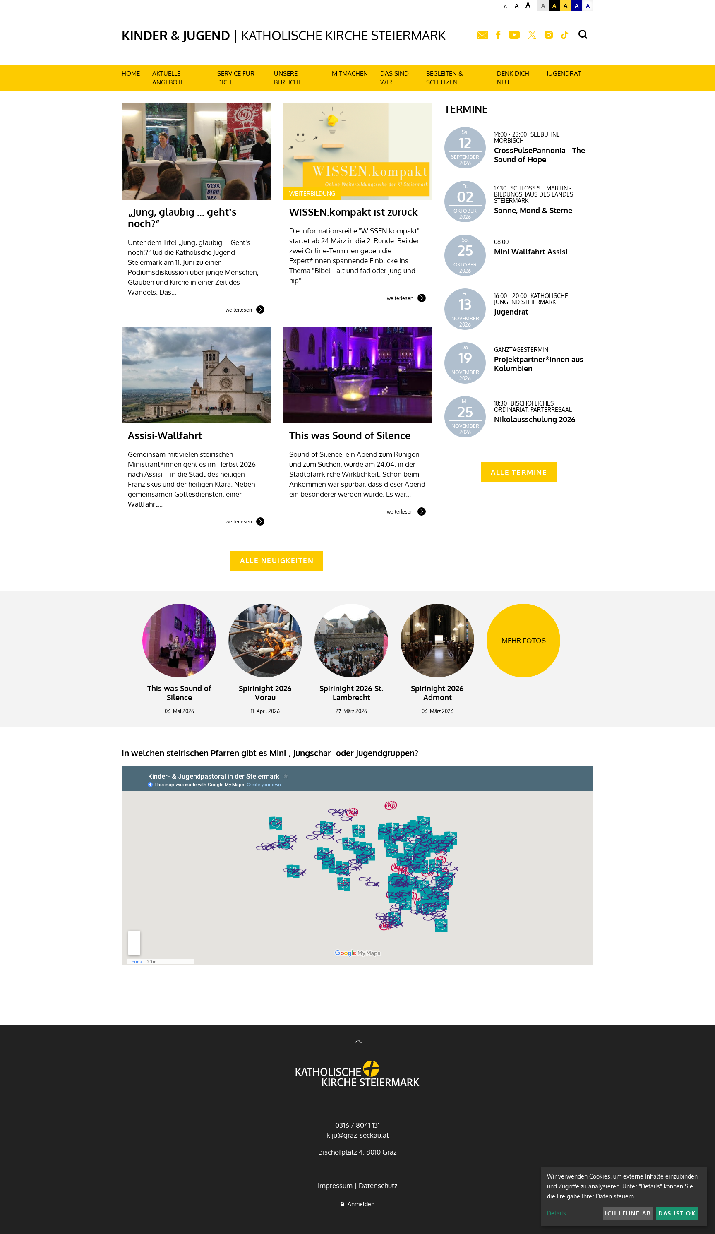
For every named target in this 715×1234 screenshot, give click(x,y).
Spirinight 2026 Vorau (265, 693)
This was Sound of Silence (350, 435)
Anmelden (359, 1204)
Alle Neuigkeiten (277, 560)
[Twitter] (532, 35)
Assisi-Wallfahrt (165, 435)
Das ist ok (677, 1213)
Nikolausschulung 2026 (535, 419)
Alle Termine (519, 472)
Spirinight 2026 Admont (437, 693)
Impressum (335, 1185)
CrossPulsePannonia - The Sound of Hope (539, 155)
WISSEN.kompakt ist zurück (353, 211)
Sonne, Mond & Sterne (533, 210)
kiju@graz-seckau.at (357, 1135)
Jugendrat (511, 311)
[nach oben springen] (357, 1042)
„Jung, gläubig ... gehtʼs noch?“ (182, 217)
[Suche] (582, 34)
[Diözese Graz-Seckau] (357, 1074)
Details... (558, 1213)
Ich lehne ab (628, 1213)
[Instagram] (549, 35)
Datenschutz (378, 1185)
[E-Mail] (482, 35)
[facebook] (498, 35)
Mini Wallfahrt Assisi (531, 251)
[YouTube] (514, 35)
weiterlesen (239, 310)
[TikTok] (565, 35)
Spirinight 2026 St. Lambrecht (351, 693)
